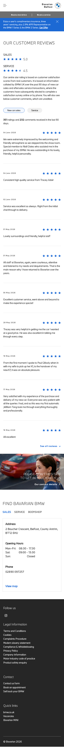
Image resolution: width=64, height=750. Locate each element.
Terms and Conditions (14, 630)
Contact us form (11, 683)
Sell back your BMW (13, 691)
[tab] (15, 111)
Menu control (5, 5)
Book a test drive (19, 15)
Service (34, 110)
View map (11, 586)
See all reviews (48, 446)
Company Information (14, 654)
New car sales (14, 110)
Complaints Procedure (14, 638)
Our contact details (45, 484)
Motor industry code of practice (19, 658)
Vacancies (8, 716)
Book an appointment (14, 687)
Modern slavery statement (16, 642)
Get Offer (43, 27)
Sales (7, 511)
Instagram (6, 615)
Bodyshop (35, 511)
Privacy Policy (10, 650)
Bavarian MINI (10, 720)
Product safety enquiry (15, 662)
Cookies (7, 634)
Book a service (44, 15)
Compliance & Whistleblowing (18, 646)
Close (57, 21)
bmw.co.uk (8, 712)
